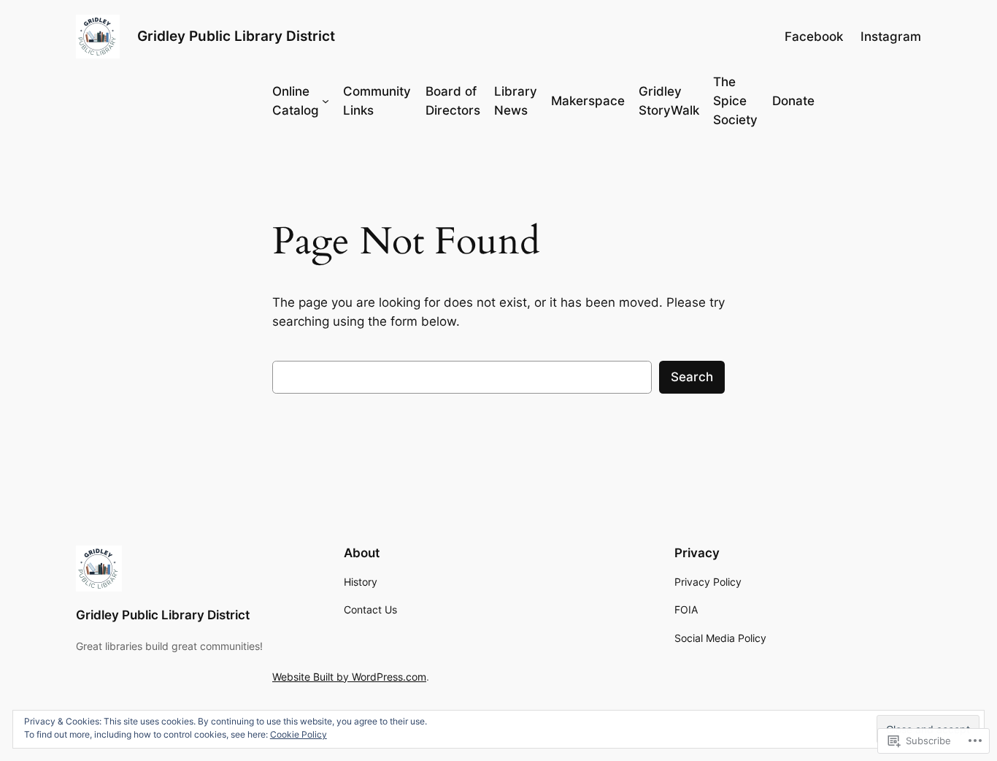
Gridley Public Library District (236, 36)
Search (692, 377)
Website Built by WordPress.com (349, 676)
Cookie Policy (298, 734)
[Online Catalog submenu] (325, 100)
